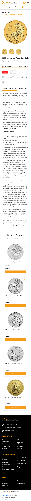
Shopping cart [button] (21, 483)
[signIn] (24, 3)
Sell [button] (18, 439)
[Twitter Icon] (26, 77)
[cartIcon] (21, 7)
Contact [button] (4, 459)
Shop (9, 12)
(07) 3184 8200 (9, 431)
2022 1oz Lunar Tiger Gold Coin (12, 15)
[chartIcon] (15, 7)
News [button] (3, 467)
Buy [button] (3, 439)
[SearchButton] (3, 7)
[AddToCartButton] (24, 245)
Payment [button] (20, 443)
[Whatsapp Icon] (3, 81)
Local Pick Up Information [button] (6, 463)
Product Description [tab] (9, 88)
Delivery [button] (4, 448)
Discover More (15, 271)
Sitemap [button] (19, 448)
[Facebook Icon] (22, 77)
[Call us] (9, 7)
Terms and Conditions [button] (5, 443)
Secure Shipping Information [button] (22, 459)
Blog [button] (18, 467)
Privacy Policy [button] (6, 446)
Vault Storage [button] (21, 463)
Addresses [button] (5, 483)
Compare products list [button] (8, 470)
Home (4, 12)
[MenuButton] (28, 7)
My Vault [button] (4, 481)
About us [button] (20, 446)
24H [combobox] (12, 72)
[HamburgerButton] (27, 2)
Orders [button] (19, 481)
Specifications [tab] (23, 88)
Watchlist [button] (5, 485)
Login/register (6, 495)
